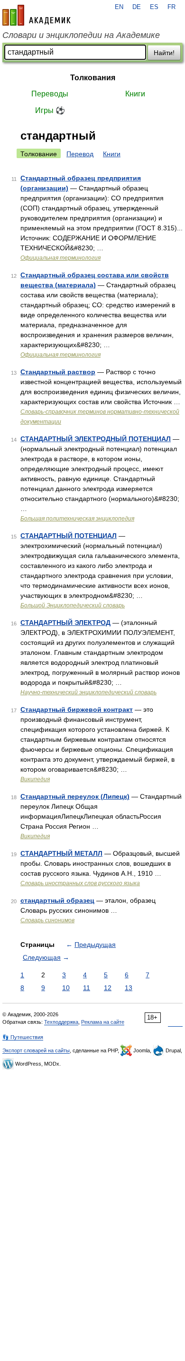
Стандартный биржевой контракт (76, 709)
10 (66, 988)
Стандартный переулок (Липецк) (75, 796)
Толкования (92, 78)
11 (86, 988)
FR (171, 7)
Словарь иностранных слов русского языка (80, 883)
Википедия (35, 779)
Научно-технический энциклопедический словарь (88, 692)
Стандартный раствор (57, 372)
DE (136, 7)
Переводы (49, 94)
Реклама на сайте (102, 1022)
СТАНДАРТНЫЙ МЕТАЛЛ (61, 853)
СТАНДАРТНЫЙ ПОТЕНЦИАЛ (68, 535)
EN (119, 7)
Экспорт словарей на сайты (36, 1050)
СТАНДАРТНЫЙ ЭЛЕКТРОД (65, 622)
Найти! (164, 53)
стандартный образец (57, 900)
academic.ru (36, 15)
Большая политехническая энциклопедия (77, 518)
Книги (135, 94)
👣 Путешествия (22, 1037)
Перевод (79, 154)
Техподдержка (61, 1022)
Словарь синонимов (47, 920)
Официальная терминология (60, 258)
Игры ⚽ (50, 110)
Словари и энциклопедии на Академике (81, 35)
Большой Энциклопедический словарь (72, 605)
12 (107, 988)
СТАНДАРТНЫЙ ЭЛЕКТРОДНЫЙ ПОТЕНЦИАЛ (95, 439)
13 (128, 988)
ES (154, 7)
